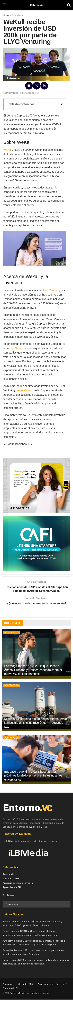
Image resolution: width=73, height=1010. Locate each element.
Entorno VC (15, 993)
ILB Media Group (38, 826)
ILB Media (11, 841)
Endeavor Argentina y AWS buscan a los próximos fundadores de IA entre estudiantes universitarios (33, 775)
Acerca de (8, 874)
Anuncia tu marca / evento (18, 883)
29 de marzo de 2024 (29, 93)
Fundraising (12, 93)
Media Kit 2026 (11, 878)
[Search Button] (68, 5)
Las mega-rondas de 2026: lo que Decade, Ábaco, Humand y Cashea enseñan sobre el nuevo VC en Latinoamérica (33, 670)
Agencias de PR (12, 887)
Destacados (11, 632)
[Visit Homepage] (36, 5)
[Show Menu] (4, 5)
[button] (29, 86)
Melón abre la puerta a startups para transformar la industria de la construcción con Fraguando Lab (35, 722)
